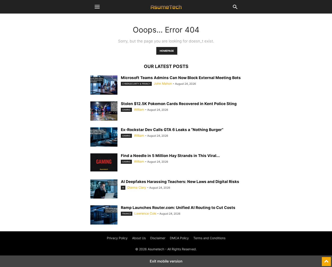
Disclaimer (157, 238)
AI (123, 187)
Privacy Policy (117, 238)
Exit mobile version (166, 261)
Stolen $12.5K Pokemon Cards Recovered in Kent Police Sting (179, 103)
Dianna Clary (136, 187)
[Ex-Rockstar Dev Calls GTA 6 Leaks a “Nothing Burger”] (103, 137)
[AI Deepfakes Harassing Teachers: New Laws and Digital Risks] (103, 189)
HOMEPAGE (167, 50)
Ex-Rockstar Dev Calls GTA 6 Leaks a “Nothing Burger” (172, 129)
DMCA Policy (179, 238)
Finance (126, 213)
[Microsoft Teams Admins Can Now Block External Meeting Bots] (103, 85)
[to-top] (326, 259)
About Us (139, 238)
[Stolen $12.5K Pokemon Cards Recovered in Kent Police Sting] (103, 111)
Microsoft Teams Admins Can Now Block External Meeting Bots (181, 77)
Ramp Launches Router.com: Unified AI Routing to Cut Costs (178, 207)
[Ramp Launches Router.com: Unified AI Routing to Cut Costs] (103, 215)
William (139, 109)
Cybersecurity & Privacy (136, 83)
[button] (97, 7)
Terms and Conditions (209, 238)
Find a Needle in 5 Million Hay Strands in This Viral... (170, 155)
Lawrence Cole (145, 213)
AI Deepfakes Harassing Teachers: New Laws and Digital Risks (180, 181)
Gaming (126, 109)
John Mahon (163, 83)
